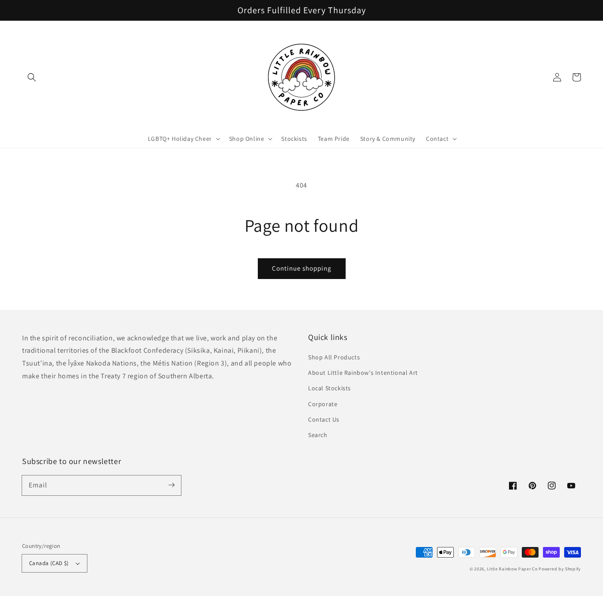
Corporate (322, 404)
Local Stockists (329, 388)
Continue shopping (302, 268)
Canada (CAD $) (49, 563)
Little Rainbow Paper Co (512, 569)
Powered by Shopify (560, 569)
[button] (31, 77)
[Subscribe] (171, 485)
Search (318, 435)
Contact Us (323, 419)
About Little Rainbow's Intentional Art (363, 373)
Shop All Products (334, 357)
